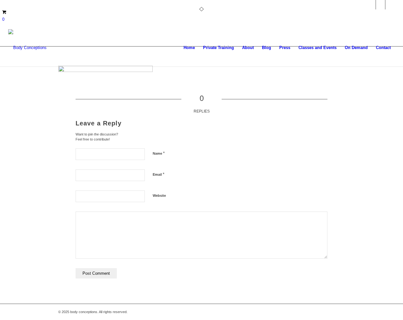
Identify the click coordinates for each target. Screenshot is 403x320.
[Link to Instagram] (371, 4)
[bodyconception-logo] (27, 47)
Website (159, 195)
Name (159, 153)
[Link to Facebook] (390, 4)
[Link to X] (380, 4)
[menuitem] (189, 47)
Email (158, 174)
